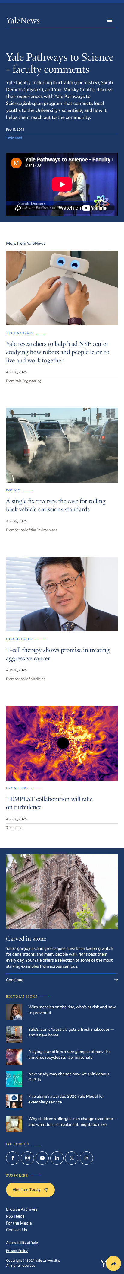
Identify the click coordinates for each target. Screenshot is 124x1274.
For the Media (19, 1223)
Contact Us (16, 1229)
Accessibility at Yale (22, 1242)
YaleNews (23, 21)
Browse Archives (21, 1209)
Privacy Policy (17, 1250)
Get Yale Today (27, 1189)
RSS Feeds (15, 1216)
